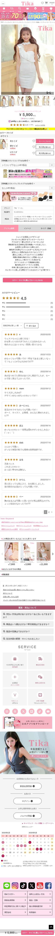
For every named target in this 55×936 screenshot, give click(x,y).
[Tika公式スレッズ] (15, 711)
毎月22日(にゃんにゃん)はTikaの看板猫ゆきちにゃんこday (22, 522)
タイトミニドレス (18, 22)
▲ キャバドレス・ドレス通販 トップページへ (38, 823)
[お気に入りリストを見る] (42, 3)
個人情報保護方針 (36, 906)
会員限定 (15, 684)
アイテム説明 (9, 228)
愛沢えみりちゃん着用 (10, 529)
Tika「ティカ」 (19, 208)
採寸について (7, 593)
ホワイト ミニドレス (24, 525)
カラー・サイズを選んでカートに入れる (37, 932)
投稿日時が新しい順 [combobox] (11, 326)
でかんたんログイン (40, 702)
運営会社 (7, 912)
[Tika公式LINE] (32, 711)
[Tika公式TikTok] (40, 711)
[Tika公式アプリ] (27, 722)
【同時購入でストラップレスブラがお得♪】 (18, 183)
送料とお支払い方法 (36, 894)
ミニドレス (8, 22)
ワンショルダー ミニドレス (29, 529)
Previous (3, 60)
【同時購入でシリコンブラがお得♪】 (15, 160)
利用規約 (32, 912)
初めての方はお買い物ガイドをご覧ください (18, 589)
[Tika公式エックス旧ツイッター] (23, 711)
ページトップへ (51, 927)
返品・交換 (33, 900)
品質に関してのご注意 (11, 596)
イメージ (27, 228)
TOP (2, 22)
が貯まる (15, 702)
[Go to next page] (52, 512)
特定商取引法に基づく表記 (14, 906)
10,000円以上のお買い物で (15, 666)
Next (51, 60)
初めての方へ (9, 894)
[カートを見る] (46, 3)
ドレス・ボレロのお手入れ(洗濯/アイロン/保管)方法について (24, 600)
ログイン (26, 801)
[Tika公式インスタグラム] (7, 711)
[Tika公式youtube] (48, 711)
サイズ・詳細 (46, 228)
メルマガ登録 (26, 815)
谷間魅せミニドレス (41, 525)
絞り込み (32, 325)
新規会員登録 (26, 786)
